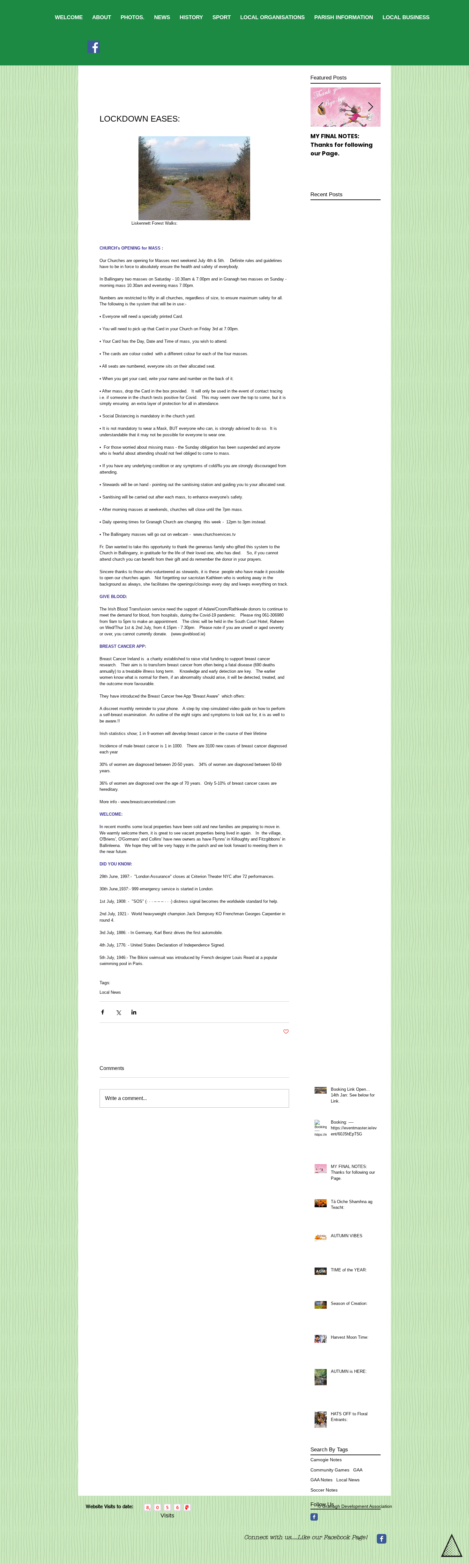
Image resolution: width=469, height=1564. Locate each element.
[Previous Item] (321, 107)
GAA (357, 1469)
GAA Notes (321, 1479)
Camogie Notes (326, 1459)
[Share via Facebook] (103, 1012)
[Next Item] (370, 107)
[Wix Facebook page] (381, 1539)
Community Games (329, 1469)
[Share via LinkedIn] (134, 1012)
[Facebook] (93, 47)
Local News (110, 992)
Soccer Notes (324, 1490)
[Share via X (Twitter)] (118, 1012)
